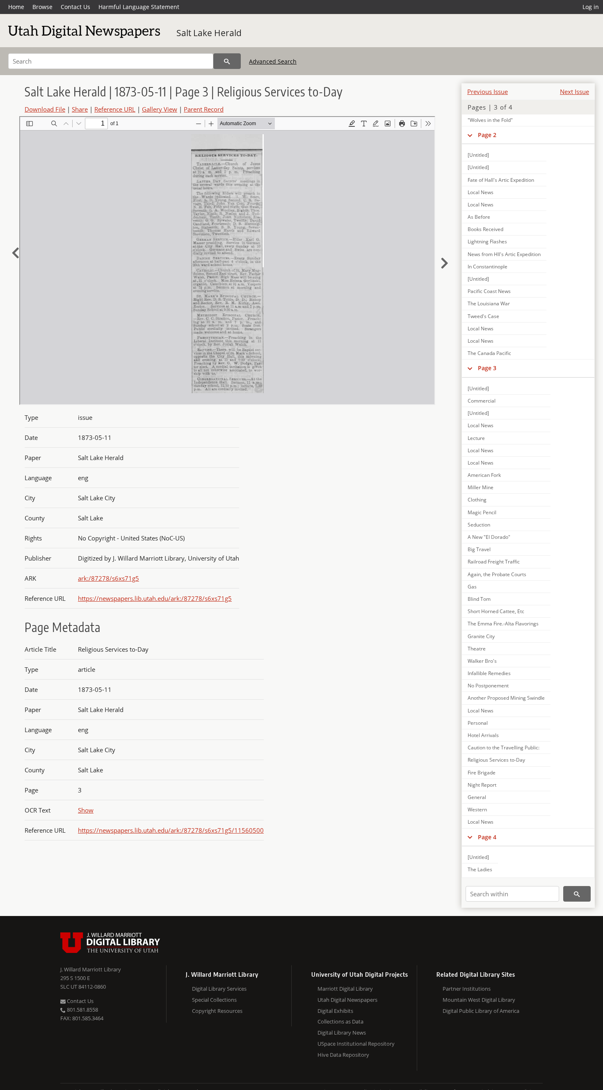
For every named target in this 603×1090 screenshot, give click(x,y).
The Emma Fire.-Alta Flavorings (503, 623)
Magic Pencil (482, 512)
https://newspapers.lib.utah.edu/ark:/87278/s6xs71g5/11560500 (171, 830)
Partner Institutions (467, 988)
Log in (590, 7)
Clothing (477, 499)
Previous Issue (487, 91)
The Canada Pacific (489, 353)
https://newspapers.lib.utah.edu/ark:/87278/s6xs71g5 (155, 598)
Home (16, 7)
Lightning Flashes (487, 241)
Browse (42, 7)
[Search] (227, 61)
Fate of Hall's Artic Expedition (501, 179)
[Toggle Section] (470, 135)
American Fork (484, 475)
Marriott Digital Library (345, 988)
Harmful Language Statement (138, 7)
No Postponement (488, 685)
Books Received (485, 229)
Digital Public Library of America (481, 1010)
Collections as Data (340, 1021)
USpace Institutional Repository (356, 1043)
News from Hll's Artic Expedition (504, 254)
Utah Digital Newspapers (347, 999)
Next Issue (574, 91)
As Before (479, 216)
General (477, 797)
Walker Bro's (482, 660)
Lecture (476, 438)
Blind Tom (479, 598)
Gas (472, 586)
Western (477, 809)
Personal (478, 722)
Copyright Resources (217, 1010)
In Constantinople (487, 266)
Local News (480, 192)
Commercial (482, 400)
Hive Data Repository (343, 1054)
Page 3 (487, 368)
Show (86, 810)
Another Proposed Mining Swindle (506, 697)
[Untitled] (478, 154)
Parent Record (204, 109)
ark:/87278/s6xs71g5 (108, 578)
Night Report (482, 784)
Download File (45, 109)
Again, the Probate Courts (497, 574)
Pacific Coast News (489, 291)
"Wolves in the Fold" (490, 120)
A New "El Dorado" (489, 537)
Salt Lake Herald (209, 33)
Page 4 (487, 837)
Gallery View (159, 109)
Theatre (477, 648)
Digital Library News (341, 1032)
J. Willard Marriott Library (90, 969)
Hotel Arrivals (483, 735)
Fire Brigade (482, 772)
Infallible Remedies (489, 673)
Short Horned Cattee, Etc (496, 611)
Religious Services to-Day (496, 759)
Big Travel (479, 549)
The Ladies (480, 869)
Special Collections (214, 999)
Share (80, 109)
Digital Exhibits (335, 1010)
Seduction (479, 524)
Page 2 (487, 135)
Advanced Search (273, 61)
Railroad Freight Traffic (494, 561)
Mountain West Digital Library (479, 999)
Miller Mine (480, 487)
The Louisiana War (489, 303)
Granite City (481, 636)
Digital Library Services (219, 988)
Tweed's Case (483, 316)
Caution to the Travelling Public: (503, 747)
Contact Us (75, 7)
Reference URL (114, 109)
